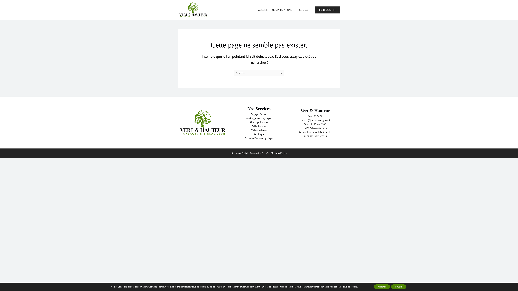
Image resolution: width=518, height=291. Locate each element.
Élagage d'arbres (259, 114)
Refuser (398, 286)
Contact (304, 9)
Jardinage (259, 134)
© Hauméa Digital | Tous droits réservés (250, 153)
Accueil (262, 9)
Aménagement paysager (259, 118)
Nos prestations (282, 9)
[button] (293, 10)
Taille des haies (259, 130)
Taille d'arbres (259, 126)
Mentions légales (279, 153)
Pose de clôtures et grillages (259, 138)
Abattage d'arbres (259, 122)
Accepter (382, 286)
